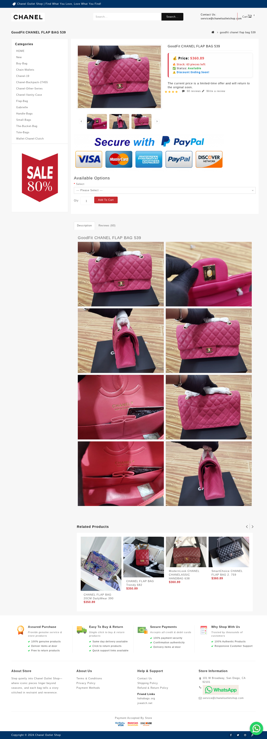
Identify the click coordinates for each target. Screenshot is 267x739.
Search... (172, 16)
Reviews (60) (107, 225)
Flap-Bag (22, 101)
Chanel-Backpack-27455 (32, 82)
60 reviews (194, 91)
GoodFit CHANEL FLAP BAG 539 (109, 238)
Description (84, 225)
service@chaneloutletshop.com (223, 698)
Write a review (215, 91)
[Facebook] (231, 735)
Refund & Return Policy (152, 687)
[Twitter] (238, 735)
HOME (20, 51)
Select (80, 184)
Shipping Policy (147, 683)
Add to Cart (106, 199)
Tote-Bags (23, 132)
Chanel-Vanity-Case (29, 94)
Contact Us (144, 678)
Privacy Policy (86, 683)
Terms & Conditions (89, 678)
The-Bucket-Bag (26, 126)
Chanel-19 (22, 76)
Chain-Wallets (25, 69)
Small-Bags (23, 119)
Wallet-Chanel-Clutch (30, 138)
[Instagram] (245, 735)
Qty (76, 200)
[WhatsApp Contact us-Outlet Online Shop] (256, 728)
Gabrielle (22, 107)
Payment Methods (88, 687)
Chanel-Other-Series (29, 88)
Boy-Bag (21, 63)
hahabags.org (146, 698)
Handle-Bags (24, 113)
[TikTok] (252, 735)
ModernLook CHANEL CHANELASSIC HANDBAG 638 (184, 574)
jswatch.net (144, 703)
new (19, 57)
